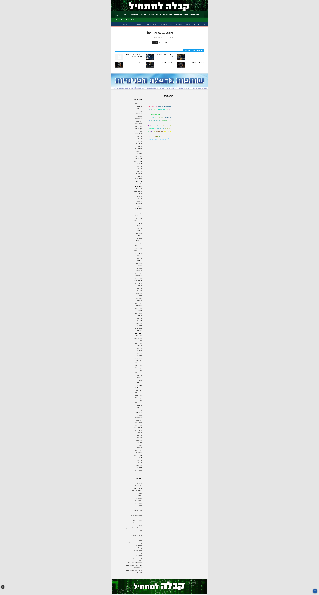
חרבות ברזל (139, 505)
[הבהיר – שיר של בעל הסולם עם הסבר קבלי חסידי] (119, 57)
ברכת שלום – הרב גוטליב (136, 490)
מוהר (170, 123)
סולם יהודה (166, 123)
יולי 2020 (139, 286)
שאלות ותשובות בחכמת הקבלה (134, 565)
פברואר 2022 (138, 238)
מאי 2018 (139, 350)
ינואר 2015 (139, 447)
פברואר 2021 (138, 268)
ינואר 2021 (139, 271)
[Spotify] (121, 20)
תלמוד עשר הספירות (160, 139)
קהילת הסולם (167, 131)
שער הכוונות (158, 134)
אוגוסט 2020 (138, 283)
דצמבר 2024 (138, 153)
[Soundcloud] (124, 20)
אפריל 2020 (139, 293)
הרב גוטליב (139, 498)
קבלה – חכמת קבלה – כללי (135, 543)
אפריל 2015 (139, 440)
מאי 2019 (139, 320)
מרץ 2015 (139, 443)
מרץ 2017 (139, 385)
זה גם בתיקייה (155, 117)
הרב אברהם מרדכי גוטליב (166, 114)
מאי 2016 (139, 410)
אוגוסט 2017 (138, 373)
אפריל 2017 (139, 383)
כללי (141, 508)
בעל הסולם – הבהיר (167, 62)
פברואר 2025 (138, 148)
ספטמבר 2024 (138, 161)
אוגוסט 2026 (138, 104)
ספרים (140, 525)
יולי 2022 (139, 226)
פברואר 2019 (138, 328)
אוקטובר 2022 (138, 218)
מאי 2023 (139, 201)
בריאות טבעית (168, 112)
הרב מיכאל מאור (138, 503)
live (156, 106)
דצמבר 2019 (138, 303)
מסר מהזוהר (178, 14)
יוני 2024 (139, 168)
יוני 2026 (139, 109)
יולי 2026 (139, 106)
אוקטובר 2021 (138, 248)
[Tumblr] (119, 20)
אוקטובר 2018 (138, 338)
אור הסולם (139, 483)
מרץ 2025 (139, 146)
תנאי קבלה (139, 573)
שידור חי (158, 14)
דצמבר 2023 (138, 183)
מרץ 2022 (139, 236)
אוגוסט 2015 (138, 430)
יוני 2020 (139, 288)
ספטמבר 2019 (138, 310)
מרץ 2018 (139, 355)
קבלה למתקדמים (138, 550)
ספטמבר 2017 (138, 370)
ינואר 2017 (139, 390)
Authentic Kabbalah (167, 101)
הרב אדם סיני (138, 493)
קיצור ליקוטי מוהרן (159, 131)
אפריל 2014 (139, 465)
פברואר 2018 (138, 358)
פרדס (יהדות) (166, 125)
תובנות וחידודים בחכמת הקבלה (134, 570)
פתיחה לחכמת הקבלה (136, 535)
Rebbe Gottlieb (151, 106)
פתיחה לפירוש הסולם (136, 538)
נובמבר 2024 (138, 156)
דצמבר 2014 (138, 450)
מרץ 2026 (139, 116)
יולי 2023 (139, 196)
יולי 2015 (139, 433)
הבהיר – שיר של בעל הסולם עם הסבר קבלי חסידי (134, 55)
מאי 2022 (139, 231)
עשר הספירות (167, 14)
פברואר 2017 (138, 388)
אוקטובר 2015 (138, 425)
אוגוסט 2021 (138, 253)
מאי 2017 (139, 380)
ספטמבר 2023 (138, 191)
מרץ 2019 (139, 325)
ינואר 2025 (139, 151)
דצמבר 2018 (138, 333)
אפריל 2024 (139, 173)
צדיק (149, 125)
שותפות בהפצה (163, 24)
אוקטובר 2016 (138, 398)
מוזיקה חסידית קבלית (136, 515)
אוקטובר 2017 (138, 368)
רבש (151, 131)
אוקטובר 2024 (138, 158)
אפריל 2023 (139, 203)
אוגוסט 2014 (138, 457)
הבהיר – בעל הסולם (198, 62)
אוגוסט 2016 (138, 403)
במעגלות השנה (138, 488)
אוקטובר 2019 (138, 308)
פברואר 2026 (138, 119)
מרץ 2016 (139, 415)
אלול (170, 109)
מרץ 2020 (139, 296)
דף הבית (155, 42)
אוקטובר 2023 (138, 188)
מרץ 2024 (139, 176)
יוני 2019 (139, 318)
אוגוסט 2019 (138, 313)
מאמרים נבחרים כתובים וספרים (134, 513)
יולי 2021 (139, 256)
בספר (167, 109)
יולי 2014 (139, 460)
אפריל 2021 (139, 263)
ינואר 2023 (139, 211)
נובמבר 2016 (138, 395)
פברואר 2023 (138, 208)
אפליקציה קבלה (125, 24)
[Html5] (134, 20)
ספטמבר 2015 (138, 428)
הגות (158, 112)
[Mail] (129, 20)
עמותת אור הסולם (155, 123)
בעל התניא (155, 109)
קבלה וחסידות (138, 545)
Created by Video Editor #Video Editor (163, 103)
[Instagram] (131, 20)
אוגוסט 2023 (138, 193)
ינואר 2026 (139, 121)
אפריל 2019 (139, 323)
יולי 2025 (139, 136)
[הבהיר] (181, 57)
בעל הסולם (161, 109)
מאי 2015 (139, 438)
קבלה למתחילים (160, 128)
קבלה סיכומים (138, 555)
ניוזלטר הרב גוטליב (137, 520)
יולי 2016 (139, 405)
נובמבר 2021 (138, 246)
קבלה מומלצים (138, 553)
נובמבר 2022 (138, 216)
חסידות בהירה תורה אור (155, 120)
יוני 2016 (139, 408)
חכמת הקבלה (194, 14)
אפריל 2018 (139, 353)
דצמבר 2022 (138, 213)
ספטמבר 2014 (138, 455)
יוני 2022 (139, 228)
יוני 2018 (139, 348)
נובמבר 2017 (138, 365)
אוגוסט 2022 (138, 223)
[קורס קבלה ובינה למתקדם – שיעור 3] (150, 57)
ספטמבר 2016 (138, 400)
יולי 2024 (139, 166)
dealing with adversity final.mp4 (164, 106)
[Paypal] (126, 20)
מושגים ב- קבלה (138, 518)
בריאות (150, 109)
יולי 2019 (139, 315)
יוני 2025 (139, 139)
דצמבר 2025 (138, 124)
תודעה (156, 136)
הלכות (171, 24)
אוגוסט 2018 (138, 343)
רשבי (148, 131)
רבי (154, 131)
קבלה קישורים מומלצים (150, 24)
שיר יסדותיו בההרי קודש (166, 134)
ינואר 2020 (139, 300)
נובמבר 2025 (138, 126)
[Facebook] (139, 20)
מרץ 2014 (139, 467)
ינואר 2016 (139, 420)
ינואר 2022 (139, 241)
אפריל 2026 (139, 114)
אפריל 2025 (139, 144)
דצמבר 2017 (138, 363)
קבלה (186, 14)
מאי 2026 (139, 111)
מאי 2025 (139, 141)
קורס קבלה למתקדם (137, 558)
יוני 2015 (139, 435)
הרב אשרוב (139, 495)
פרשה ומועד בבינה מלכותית (135, 533)
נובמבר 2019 (138, 305)
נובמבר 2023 (138, 186)
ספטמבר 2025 (138, 131)
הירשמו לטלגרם (137, 24)
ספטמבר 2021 (138, 251)
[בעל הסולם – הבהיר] (150, 65)
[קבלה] (159, 5)
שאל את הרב (196, 24)
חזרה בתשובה (166, 120)
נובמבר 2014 (138, 452)
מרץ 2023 (139, 206)
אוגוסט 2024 (138, 163)
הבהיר (202, 54)
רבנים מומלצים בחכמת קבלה (135, 563)
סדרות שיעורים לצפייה (136, 523)
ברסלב (163, 112)
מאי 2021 (139, 261)
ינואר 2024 (139, 181)
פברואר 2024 (138, 178)
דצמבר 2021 (138, 243)
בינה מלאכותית (138, 485)
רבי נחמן (140, 560)
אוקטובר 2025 (138, 129)
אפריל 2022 (139, 233)
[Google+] (136, 20)
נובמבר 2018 (138, 335)
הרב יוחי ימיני (161, 117)
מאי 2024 (139, 171)
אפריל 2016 (139, 413)
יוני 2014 (139, 462)
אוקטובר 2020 (138, 278)
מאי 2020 (139, 291)
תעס (165, 142)
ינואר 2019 (139, 330)
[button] (117, 14)
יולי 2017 (139, 375)
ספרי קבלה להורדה (197, 20)
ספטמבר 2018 (138, 340)
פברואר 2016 (138, 418)
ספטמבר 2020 (138, 281)
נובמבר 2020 (138, 276)
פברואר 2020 (138, 298)
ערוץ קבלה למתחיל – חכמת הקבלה (133, 528)
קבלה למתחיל (168, 128)
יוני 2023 (139, 198)
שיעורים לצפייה (138, 568)
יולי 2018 (139, 345)
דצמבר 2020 (138, 273)
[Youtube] (116, 20)
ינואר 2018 (139, 360)
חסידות (143, 14)
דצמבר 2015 (138, 423)
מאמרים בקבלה (138, 510)
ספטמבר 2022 (138, 221)
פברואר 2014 (138, 470)
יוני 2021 (139, 258)
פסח (141, 530)
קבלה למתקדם (138, 548)
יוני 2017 (139, 378)
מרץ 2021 (139, 266)
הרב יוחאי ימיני (138, 500)
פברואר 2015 (138, 445)
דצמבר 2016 (138, 393)
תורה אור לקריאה (150, 136)
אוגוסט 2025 (138, 134)
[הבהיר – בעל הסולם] (181, 65)
